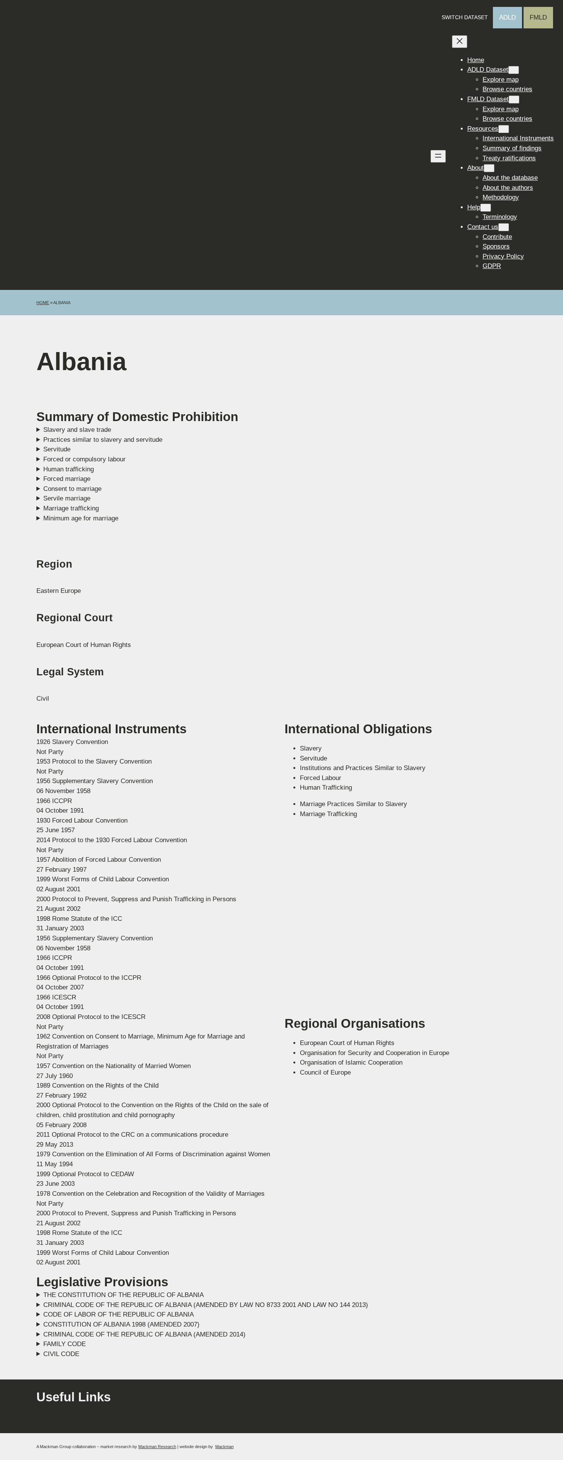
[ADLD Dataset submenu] (513, 70)
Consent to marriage (72, 488)
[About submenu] (489, 168)
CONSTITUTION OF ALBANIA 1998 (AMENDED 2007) (121, 1324)
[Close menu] (459, 41)
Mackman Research (157, 1446)
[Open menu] (438, 156)
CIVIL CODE (61, 1354)
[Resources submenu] (503, 129)
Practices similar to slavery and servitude (102, 439)
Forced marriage (66, 478)
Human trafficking (68, 469)
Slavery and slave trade (77, 429)
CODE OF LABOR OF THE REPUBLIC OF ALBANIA (118, 1314)
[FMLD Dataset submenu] (514, 99)
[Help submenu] (485, 208)
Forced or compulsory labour (84, 459)
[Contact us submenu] (503, 227)
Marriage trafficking (71, 508)
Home (42, 302)
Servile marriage (66, 498)
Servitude (56, 449)
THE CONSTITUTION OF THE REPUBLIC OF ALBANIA (123, 1295)
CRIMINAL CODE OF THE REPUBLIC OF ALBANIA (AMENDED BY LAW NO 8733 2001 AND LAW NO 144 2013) (205, 1305)
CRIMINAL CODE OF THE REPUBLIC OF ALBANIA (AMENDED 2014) (144, 1334)
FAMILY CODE (64, 1344)
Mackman (224, 1446)
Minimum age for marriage (80, 518)
